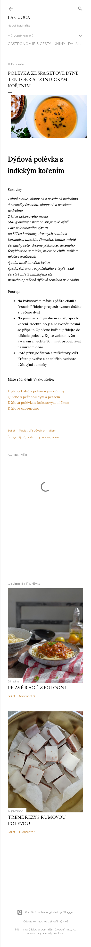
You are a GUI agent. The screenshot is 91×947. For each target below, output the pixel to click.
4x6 (65, 921)
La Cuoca (19, 17)
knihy (59, 44)
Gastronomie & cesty (29, 44)
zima (55, 437)
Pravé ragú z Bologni (37, 687)
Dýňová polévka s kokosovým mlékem (38, 402)
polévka (44, 437)
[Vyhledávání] (80, 7)
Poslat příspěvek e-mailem (37, 430)
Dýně (21, 437)
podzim (32, 437)
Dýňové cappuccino (23, 408)
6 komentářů (28, 696)
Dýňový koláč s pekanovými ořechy (36, 391)
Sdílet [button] (11, 430)
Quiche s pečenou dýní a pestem (34, 397)
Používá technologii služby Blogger (49, 912)
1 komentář (27, 832)
